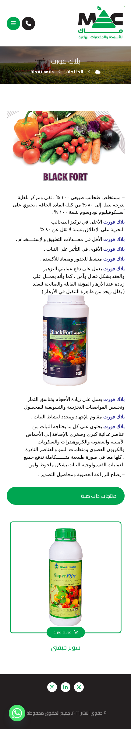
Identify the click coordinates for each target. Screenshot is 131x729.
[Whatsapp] (17, 713)
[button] (13, 23)
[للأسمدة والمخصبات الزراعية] (101, 23)
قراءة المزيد (62, 632)
